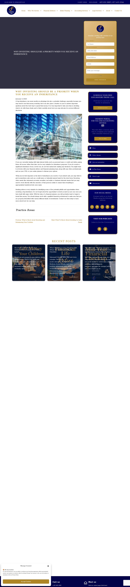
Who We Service (33, 11)
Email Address (92, 54)
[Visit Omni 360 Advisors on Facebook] (92, 207)
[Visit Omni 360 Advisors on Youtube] (112, 207)
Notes (88, 67)
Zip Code (89, 61)
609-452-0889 (105, 2)
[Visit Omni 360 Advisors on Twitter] (97, 207)
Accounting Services (81, 11)
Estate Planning (65, 11)
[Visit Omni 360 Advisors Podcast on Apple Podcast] (105, 229)
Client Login (82, 2)
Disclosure (93, 2)
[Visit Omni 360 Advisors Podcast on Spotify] (99, 229)
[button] (48, 566)
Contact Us (118, 11)
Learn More (38, 277)
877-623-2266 (118, 2)
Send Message (100, 80)
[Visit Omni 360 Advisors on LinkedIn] (107, 207)
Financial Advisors (49, 11)
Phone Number (91, 47)
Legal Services (97, 11)
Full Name (90, 41)
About (108, 11)
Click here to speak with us (15, 2)
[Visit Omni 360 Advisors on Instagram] (102, 207)
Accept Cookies (26, 581)
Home (23, 11)
